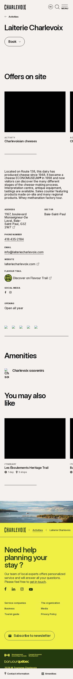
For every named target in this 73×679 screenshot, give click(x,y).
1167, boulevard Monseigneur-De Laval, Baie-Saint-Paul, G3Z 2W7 (16, 220)
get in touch (38, 582)
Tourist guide (11, 614)
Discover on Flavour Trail (30, 278)
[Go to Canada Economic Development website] (23, 655)
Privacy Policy (49, 614)
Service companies (15, 603)
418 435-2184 (14, 239)
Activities (14, 16)
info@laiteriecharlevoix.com (24, 252)
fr (50, 7)
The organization (50, 603)
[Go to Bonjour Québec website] (16, 661)
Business (9, 608)
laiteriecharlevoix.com (19, 264)
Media (44, 608)
